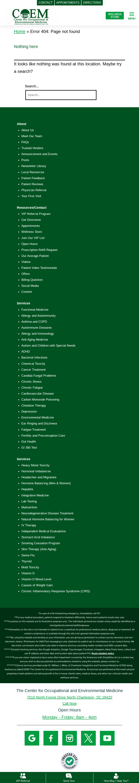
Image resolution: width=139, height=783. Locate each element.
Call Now (69, 703)
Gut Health (28, 441)
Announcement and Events (39, 154)
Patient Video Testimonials (39, 268)
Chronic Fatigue (32, 387)
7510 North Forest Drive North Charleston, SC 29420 (69, 697)
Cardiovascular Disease (37, 393)
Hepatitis (27, 489)
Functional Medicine (34, 309)
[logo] (30, 16)
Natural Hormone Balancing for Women (47, 519)
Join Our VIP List (33, 238)
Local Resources (32, 172)
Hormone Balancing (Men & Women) (46, 483)
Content (26, 291)
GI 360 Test (29, 447)
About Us (27, 130)
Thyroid (26, 561)
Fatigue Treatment (33, 429)
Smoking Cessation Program (40, 543)
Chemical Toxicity (33, 363)
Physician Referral (33, 190)
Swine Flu (28, 555)
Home (19, 31)
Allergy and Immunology (37, 333)
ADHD (25, 351)
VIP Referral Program (35, 214)
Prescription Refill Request (39, 250)
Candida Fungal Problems (38, 375)
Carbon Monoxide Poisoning (40, 399)
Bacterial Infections (34, 357)
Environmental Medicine (37, 417)
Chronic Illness (31, 381)
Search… (32, 86)
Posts (25, 160)
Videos (26, 262)
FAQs (25, 142)
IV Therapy (28, 525)
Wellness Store (31, 232)
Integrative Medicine (35, 495)
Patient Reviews (32, 184)
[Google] (32, 738)
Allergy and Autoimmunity (38, 315)
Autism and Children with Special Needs (48, 345)
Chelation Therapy (33, 405)
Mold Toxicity (30, 567)
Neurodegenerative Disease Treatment (47, 513)
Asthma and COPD (34, 321)
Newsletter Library (33, 166)
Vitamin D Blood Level (36, 579)
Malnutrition (29, 507)
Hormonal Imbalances (36, 471)
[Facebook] (51, 738)
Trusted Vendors (32, 148)
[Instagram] (70, 738)
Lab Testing (29, 501)
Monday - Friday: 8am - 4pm (69, 717)
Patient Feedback (33, 178)
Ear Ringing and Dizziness (39, 423)
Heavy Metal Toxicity (35, 465)
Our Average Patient (35, 256)
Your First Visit (31, 196)
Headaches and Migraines (38, 477)
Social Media (30, 286)
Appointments (30, 226)
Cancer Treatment (33, 369)
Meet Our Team (31, 136)
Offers (25, 274)
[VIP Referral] (23, 775)
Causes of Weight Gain (37, 585)
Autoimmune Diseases (36, 327)
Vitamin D (28, 573)
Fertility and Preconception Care (43, 435)
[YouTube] (107, 738)
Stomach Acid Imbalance (38, 537)
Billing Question (32, 280)
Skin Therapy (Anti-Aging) (38, 549)
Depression (29, 411)
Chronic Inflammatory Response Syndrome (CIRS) (55, 591)
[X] (88, 738)
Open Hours (29, 244)
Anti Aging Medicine (34, 339)
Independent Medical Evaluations (43, 531)
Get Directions (31, 220)
